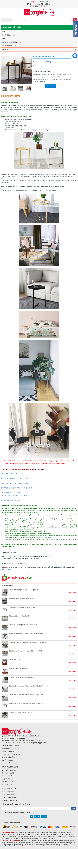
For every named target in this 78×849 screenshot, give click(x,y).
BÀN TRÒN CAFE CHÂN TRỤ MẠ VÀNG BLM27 (16, 488)
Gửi (73, 808)
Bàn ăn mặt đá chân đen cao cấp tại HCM (22, 607)
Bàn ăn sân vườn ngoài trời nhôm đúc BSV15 (23, 625)
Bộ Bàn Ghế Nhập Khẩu (9, 45)
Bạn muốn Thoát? (7, 784)
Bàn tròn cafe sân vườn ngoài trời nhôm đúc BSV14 (26, 633)
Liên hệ (47, 4)
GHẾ (3, 38)
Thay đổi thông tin (7, 779)
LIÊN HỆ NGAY (7, 569)
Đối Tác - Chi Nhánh (8, 751)
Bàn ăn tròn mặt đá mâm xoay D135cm (22, 598)
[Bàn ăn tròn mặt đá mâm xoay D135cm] (5, 601)
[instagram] (42, 816)
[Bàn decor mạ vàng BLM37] (5, 671)
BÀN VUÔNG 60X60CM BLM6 (10, 500)
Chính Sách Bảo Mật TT (9, 797)
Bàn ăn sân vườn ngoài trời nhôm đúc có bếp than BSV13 (27, 642)
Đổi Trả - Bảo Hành (8, 794)
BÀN (3, 31)
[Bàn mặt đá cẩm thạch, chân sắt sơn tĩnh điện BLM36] (5, 688)
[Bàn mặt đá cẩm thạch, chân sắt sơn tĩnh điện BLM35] (5, 697)
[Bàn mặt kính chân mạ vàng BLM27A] (5, 680)
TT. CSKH (30, 4)
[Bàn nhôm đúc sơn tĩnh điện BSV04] (5, 715)
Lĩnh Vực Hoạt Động (8, 760)
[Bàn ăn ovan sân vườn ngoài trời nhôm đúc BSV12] (5, 653)
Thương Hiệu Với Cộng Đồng (11, 754)
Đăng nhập (34, 6)
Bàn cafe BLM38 (14, 660)
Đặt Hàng (50, 85)
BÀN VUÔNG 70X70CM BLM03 (11, 493)
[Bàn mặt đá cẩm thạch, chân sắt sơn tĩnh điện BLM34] (5, 706)
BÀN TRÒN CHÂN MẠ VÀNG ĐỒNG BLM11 (15, 478)
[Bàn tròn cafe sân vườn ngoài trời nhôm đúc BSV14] (5, 636)
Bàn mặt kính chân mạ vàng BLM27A (21, 677)
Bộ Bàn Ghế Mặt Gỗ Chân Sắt (11, 42)
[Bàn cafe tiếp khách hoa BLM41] (5, 618)
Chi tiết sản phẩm (10, 96)
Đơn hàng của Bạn (7, 776)
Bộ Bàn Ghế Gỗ (7, 49)
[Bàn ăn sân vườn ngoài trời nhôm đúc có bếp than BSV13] (5, 645)
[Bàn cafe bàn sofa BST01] (16, 70)
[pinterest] (35, 816)
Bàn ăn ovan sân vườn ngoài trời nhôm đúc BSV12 (25, 651)
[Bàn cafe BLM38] (5, 662)
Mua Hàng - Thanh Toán (9, 800)
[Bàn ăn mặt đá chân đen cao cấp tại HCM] (5, 610)
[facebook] (31, 816)
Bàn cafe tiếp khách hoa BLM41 (19, 616)
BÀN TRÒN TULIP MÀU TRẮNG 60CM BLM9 (15, 483)
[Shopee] (45, 816)
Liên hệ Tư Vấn (6, 763)
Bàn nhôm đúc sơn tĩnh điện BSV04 (20, 712)
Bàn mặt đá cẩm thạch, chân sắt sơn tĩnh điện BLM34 (26, 703)
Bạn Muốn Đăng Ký (8, 773)
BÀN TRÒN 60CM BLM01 (9, 474)
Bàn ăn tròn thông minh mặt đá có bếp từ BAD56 (24, 590)
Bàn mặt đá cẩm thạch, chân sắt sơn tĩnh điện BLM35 (26, 695)
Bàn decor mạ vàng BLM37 (18, 668)
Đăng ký (44, 6)
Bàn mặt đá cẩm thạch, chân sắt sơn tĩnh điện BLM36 (26, 686)
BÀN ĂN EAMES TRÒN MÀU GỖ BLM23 (14, 496)
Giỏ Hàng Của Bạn (7, 782)
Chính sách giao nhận (8, 792)
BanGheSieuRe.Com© (9, 748)
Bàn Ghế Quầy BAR (8, 35)
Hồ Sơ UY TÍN (39, 4)
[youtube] (38, 816)
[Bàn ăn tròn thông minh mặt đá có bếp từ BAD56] (5, 592)
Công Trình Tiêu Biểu (8, 757)
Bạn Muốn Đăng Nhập (9, 770)
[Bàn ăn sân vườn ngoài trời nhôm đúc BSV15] (5, 627)
